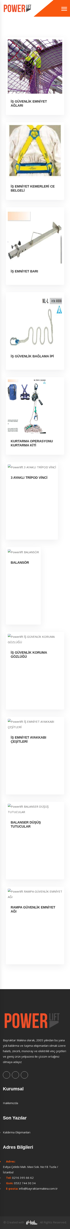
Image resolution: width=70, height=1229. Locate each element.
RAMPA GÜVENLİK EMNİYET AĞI (33, 909)
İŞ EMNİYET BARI (24, 271)
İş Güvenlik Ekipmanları (48, 30)
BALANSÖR (20, 562)
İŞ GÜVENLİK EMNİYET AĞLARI (29, 103)
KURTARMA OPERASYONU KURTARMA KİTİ (32, 443)
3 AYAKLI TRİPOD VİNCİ (29, 478)
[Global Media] (31, 1222)
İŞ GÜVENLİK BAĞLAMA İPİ (32, 356)
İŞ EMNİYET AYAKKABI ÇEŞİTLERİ (28, 739)
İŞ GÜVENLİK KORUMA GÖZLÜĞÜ (29, 654)
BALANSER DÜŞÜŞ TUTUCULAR (26, 824)
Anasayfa (9, 30)
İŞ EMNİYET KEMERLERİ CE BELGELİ (33, 188)
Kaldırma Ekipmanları (16, 1132)
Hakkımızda (10, 1103)
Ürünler (24, 30)
